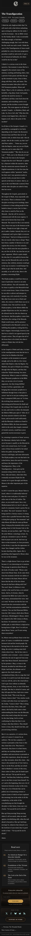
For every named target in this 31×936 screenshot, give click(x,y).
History (22, 20)
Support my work (15, 919)
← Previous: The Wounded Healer (12, 927)
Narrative (13, 20)
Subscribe (15, 901)
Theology (5, 20)
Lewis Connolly (19, 17)
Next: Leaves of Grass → (9, 930)
